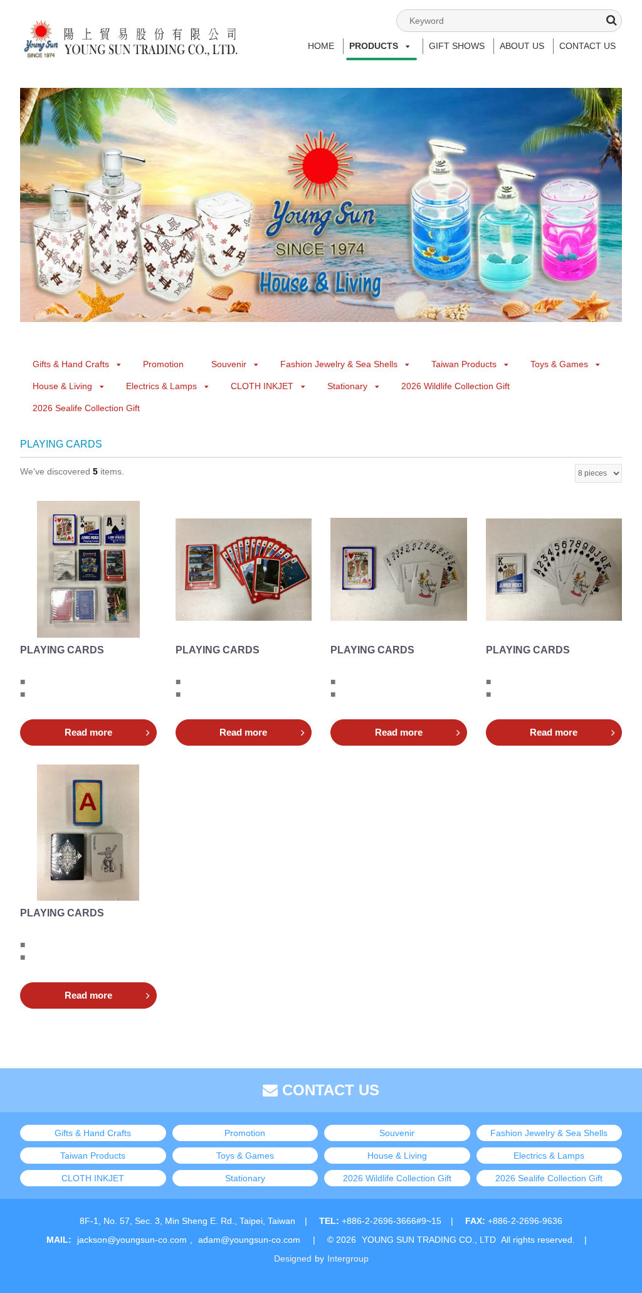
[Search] (611, 20)
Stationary (347, 386)
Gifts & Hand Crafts (71, 364)
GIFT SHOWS (457, 46)
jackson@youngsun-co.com (132, 1240)
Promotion (163, 364)
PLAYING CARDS (62, 650)
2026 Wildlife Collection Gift (455, 386)
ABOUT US (522, 46)
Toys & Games (559, 364)
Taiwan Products (464, 364)
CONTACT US (587, 46)
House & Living (62, 386)
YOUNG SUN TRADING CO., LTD (429, 1240)
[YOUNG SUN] (129, 28)
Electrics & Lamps (161, 386)
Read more (88, 732)
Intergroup (348, 1258)
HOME (321, 46)
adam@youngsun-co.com (249, 1240)
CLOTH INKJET (262, 386)
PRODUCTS (373, 46)
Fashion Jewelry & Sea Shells (338, 364)
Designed (293, 1258)
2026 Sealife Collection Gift (86, 408)
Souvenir (228, 364)
